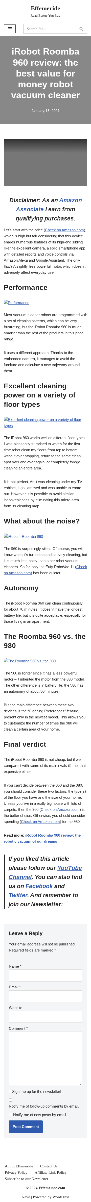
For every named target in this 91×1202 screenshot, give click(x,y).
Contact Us (49, 1166)
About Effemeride (19, 1166)
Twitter (18, 895)
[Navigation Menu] (10, 28)
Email (15, 987)
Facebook (39, 886)
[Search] (81, 29)
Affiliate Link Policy (51, 1172)
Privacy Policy (16, 1172)
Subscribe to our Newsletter (26, 1179)
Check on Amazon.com (64, 230)
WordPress (61, 1197)
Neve (26, 1197)
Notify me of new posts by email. (40, 1115)
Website (15, 1008)
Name (15, 966)
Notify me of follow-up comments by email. (44, 1106)
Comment (18, 1028)
